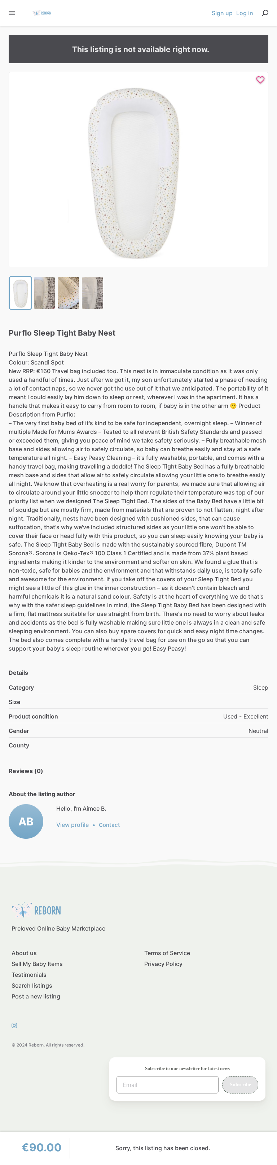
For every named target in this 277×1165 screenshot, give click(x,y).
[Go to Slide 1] (20, 293)
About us (24, 953)
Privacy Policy (163, 963)
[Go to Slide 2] (44, 293)
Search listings (32, 985)
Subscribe (240, 1084)
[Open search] (265, 13)
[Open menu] (12, 13)
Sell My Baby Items (37, 963)
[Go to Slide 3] (68, 293)
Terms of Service (167, 953)
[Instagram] (16, 1025)
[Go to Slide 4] (92, 293)
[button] (138, 169)
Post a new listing (36, 996)
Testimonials (29, 974)
